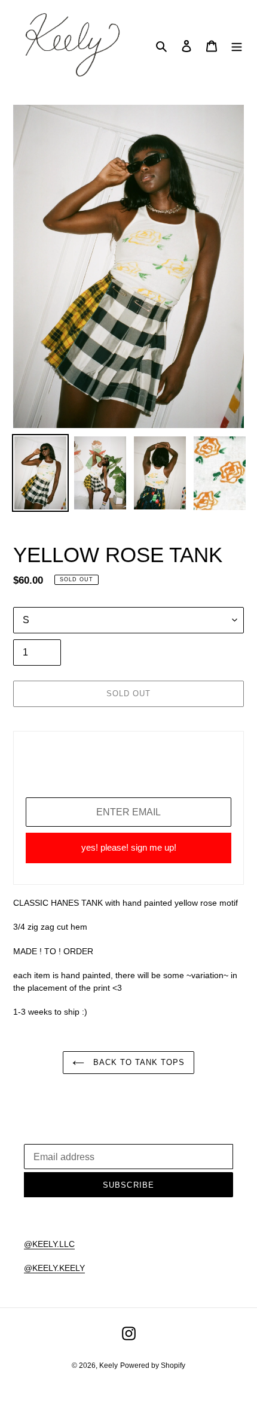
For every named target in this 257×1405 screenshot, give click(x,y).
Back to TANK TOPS (137, 1062)
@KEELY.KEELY (54, 1268)
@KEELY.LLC (49, 1244)
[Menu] (236, 46)
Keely (108, 1365)
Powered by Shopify (152, 1365)
